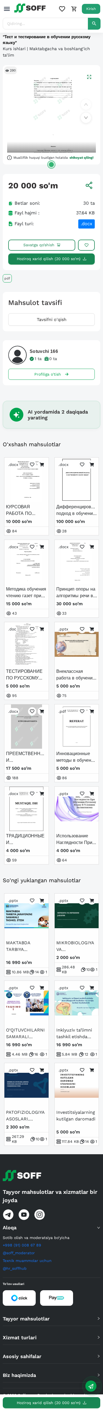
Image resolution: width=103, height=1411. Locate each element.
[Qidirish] (94, 24)
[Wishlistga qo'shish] (86, 245)
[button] (51, 1227)
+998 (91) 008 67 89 (22, 1245)
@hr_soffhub (15, 1268)
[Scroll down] (85, 117)
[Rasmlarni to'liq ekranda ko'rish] (89, 76)
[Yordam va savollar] (90, 1386)
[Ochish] (51, 165)
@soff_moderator (19, 1253)
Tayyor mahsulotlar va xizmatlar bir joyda (50, 1196)
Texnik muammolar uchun (27, 1260)
